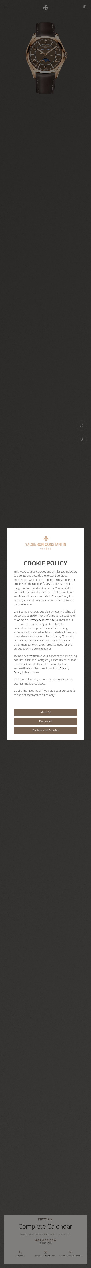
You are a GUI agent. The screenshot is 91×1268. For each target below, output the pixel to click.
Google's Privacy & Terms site (36, 620)
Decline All (45, 721)
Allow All (45, 712)
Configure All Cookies (45, 730)
